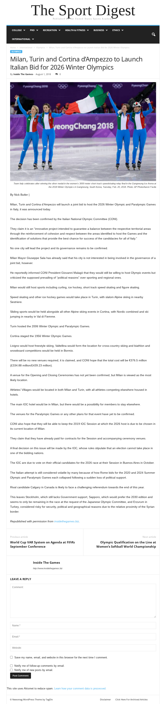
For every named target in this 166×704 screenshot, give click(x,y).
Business (99, 30)
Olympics (40, 47)
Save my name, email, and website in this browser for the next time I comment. (61, 657)
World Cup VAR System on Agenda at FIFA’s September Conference (42, 544)
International (21, 39)
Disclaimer (105, 699)
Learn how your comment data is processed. (80, 688)
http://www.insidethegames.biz (48, 568)
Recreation (50, 30)
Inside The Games (23, 74)
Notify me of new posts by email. (33, 670)
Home (13, 47)
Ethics (116, 30)
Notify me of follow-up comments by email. (39, 665)
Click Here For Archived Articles (131, 699)
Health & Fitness (75, 30)
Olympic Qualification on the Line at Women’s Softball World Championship (126, 544)
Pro (32, 30)
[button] (153, 34)
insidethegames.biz (66, 521)
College (17, 30)
